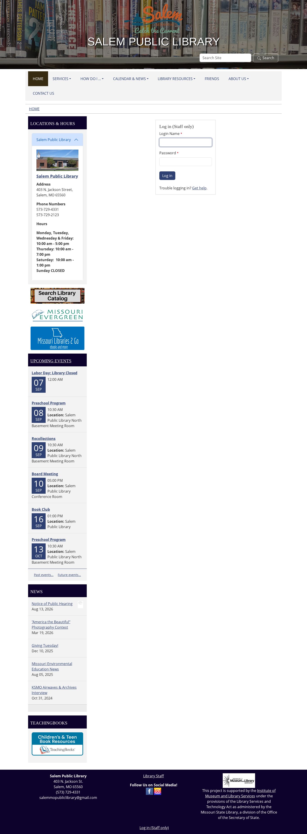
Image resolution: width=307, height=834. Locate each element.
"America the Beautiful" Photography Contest (51, 624)
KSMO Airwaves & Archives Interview (54, 690)
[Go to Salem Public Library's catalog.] (58, 295)
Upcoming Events (50, 361)
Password (168, 152)
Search (268, 57)
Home (38, 78)
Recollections (44, 438)
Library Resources (175, 78)
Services (60, 78)
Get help (199, 188)
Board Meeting (45, 473)
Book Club (41, 509)
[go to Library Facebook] (149, 791)
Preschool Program (49, 403)
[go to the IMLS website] (239, 780)
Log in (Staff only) (154, 827)
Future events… (69, 575)
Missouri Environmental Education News (52, 666)
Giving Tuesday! (45, 645)
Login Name (169, 133)
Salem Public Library (53, 139)
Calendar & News (129, 78)
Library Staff (153, 775)
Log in (167, 175)
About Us (237, 78)
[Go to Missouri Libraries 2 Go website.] (58, 337)
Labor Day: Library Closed (54, 372)
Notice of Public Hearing (52, 603)
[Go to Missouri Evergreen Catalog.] (58, 314)
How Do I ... (90, 78)
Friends (212, 78)
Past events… (43, 575)
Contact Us (43, 93)
